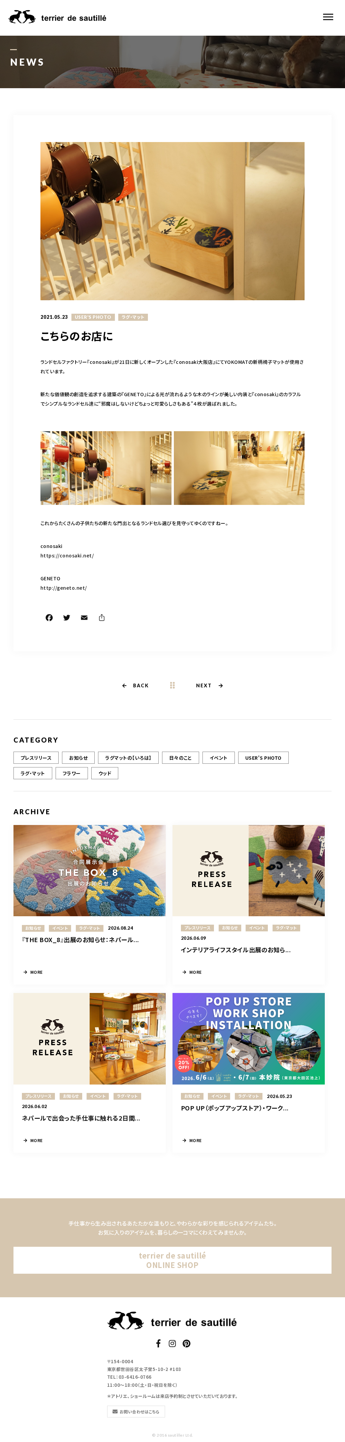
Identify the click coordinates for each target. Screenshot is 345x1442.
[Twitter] (66, 618)
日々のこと (180, 757)
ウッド (104, 773)
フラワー (72, 773)
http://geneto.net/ (63, 587)
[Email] (84, 618)
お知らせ (78, 757)
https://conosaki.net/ (67, 555)
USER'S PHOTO (93, 317)
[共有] (101, 618)
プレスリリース (36, 757)
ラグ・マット (133, 317)
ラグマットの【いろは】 (128, 757)
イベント (219, 757)
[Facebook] (49, 618)
